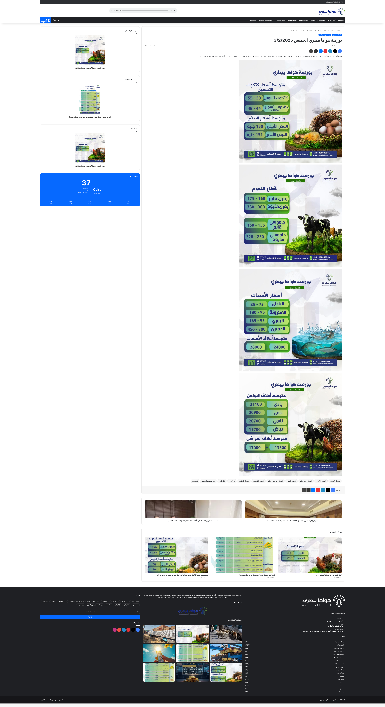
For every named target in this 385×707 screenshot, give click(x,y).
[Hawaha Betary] (331, 12)
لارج (341, 688)
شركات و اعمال (281, 20)
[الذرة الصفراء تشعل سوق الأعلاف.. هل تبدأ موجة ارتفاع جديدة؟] (243, 555)
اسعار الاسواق (319, 30)
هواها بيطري (118, 605)
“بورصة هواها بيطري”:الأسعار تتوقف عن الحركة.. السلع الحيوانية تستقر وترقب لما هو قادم (182, 575)
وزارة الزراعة (81, 605)
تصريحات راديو (338, 651)
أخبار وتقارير (331, 20)
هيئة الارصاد (109, 605)
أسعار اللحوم (96, 601)
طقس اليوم (136, 605)
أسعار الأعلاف (320, 481)
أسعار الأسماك (334, 481)
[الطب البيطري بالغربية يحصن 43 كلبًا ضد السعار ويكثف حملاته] (226, 634)
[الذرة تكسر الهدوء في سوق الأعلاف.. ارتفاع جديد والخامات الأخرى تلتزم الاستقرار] (159, 672)
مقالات (313, 20)
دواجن (340, 685)
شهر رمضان (45, 601)
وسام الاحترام (292, 20)
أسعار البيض (291, 481)
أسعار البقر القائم (305, 481)
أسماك (340, 682)
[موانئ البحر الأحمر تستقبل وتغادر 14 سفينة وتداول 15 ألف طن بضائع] (226, 653)
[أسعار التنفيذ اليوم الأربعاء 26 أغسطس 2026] (310, 555)
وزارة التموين (90, 605)
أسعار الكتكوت (243, 481)
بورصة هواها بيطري (266, 20)
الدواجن (221, 481)
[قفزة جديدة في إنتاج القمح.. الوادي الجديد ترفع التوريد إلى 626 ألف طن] (159, 634)
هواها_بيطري (127, 605)
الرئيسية (341, 20)
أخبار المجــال (338, 648)
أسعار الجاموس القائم (275, 481)
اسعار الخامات (338, 664)
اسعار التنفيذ (338, 660)
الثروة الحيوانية (80, 601)
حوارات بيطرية (303, 20)
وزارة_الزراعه (99, 605)
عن (56, 700)
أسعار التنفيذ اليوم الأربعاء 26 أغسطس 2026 (329, 575)
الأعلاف (231, 481)
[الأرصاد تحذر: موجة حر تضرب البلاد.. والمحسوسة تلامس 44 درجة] (159, 653)
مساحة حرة (253, 20)
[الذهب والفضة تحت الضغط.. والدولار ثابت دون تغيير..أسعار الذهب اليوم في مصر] (192, 672)
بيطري (194, 481)
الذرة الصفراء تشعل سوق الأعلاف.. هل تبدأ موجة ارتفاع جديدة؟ (257, 575)
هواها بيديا (322, 20)
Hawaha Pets (339, 642)
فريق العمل (51, 700)
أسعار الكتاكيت (258, 481)
